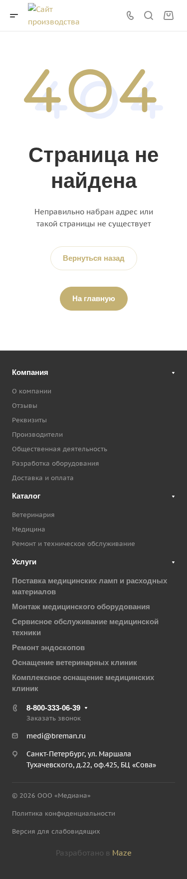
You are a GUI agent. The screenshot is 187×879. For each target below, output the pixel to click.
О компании (31, 391)
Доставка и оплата (43, 478)
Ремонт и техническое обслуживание (73, 543)
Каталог (26, 496)
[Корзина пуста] (168, 15)
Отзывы (24, 405)
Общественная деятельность (59, 449)
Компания (30, 372)
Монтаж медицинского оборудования (81, 606)
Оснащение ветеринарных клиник (74, 662)
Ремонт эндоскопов (48, 647)
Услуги (24, 561)
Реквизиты (29, 420)
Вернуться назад (94, 258)
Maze (122, 853)
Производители (37, 434)
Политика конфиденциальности (63, 813)
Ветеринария (33, 515)
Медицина (28, 529)
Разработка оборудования (55, 463)
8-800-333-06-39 (53, 707)
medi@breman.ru (56, 735)
